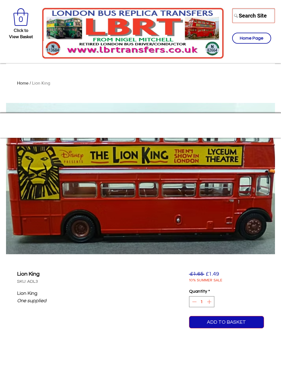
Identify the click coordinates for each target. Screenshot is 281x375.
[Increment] (209, 301)
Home (23, 83)
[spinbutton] (202, 301)
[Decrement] (194, 301)
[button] (20, 17)
